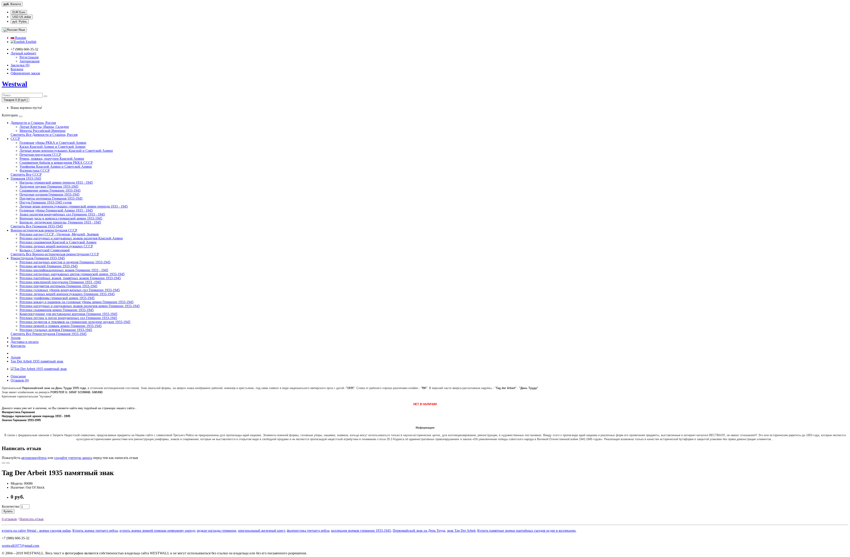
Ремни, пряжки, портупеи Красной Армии (51, 158)
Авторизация (29, 61)
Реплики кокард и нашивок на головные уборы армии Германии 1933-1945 (76, 302)
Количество (10, 506)
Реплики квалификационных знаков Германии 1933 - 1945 (63, 270)
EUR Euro (18, 12)
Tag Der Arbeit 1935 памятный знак (37, 361)
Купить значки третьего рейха (95, 530)
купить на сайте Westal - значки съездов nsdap (36, 530)
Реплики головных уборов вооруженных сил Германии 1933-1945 (69, 290)
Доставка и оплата (25, 342)
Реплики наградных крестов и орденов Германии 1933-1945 (64, 262)
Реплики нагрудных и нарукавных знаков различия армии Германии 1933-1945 (79, 306)
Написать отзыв (31, 519)
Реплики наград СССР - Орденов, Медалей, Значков (59, 234)
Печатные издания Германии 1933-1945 (49, 194)
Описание (18, 376)
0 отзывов (9, 519)
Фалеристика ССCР (34, 170)
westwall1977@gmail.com (20, 545)
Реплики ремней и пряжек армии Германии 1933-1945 (60, 326)
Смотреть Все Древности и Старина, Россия (44, 135)
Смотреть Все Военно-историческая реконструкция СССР (55, 254)
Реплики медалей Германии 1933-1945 (48, 266)
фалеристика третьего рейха (308, 530)
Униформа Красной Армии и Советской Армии (55, 166)
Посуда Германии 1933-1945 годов (45, 202)
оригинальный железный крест (261, 530)
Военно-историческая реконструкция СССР (44, 230)
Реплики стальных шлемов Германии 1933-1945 (55, 330)
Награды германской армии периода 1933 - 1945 (56, 182)
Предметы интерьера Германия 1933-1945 (51, 198)
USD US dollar (21, 17)
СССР (15, 139)
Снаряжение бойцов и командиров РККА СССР (56, 162)
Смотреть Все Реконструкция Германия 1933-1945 (49, 334)
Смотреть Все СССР (26, 174)
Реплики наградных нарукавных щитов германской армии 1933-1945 (72, 274)
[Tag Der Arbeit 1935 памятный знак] (39, 369)
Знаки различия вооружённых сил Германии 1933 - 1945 (62, 214)
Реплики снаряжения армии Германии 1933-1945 (56, 310)
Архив (16, 338)
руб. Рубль (19, 21)
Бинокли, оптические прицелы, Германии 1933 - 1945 (60, 222)
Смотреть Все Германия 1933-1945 (37, 226)
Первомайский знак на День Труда (419, 530)
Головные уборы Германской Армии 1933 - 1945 (56, 210)
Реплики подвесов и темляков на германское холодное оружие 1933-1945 (74, 322)
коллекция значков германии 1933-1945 (361, 530)
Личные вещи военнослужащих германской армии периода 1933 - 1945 (73, 206)
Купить (8, 511)
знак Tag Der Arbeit (461, 530)
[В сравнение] (8, 463)
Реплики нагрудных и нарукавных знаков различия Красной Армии (71, 238)
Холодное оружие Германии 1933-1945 (48, 186)
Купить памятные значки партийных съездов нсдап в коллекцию (526, 530)
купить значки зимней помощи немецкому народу (157, 530)
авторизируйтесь (34, 458)
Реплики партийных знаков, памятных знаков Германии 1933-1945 (70, 278)
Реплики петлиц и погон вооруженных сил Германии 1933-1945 (68, 318)
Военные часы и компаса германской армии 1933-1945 (60, 218)
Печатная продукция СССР (40, 154)
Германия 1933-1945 (26, 178)
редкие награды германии (216, 530)
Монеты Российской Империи (42, 131)
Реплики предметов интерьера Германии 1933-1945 (58, 286)
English (30, 42)
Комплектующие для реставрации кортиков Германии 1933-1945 (68, 314)
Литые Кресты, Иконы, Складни (44, 127)
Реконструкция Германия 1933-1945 (38, 258)
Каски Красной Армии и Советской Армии (52, 146)
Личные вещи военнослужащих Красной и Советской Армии (66, 150)
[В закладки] (3, 463)
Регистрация (29, 57)
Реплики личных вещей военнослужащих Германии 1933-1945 (67, 294)
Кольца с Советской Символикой (44, 250)
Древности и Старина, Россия (33, 123)
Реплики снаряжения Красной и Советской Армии (58, 242)
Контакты (18, 346)
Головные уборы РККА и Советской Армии (52, 143)
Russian (20, 38)
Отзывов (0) (20, 380)
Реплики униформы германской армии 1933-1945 (57, 298)
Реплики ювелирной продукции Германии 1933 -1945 (60, 282)
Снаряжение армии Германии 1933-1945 (50, 190)
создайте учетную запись (73, 458)
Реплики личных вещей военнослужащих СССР (56, 246)
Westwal (14, 84)
